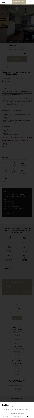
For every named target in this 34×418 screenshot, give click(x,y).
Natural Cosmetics (24, 260)
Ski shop (9, 241)
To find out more (9, 213)
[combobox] (11, 49)
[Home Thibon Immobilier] (7, 1)
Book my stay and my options (17, 59)
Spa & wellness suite (25, 241)
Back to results (14, 41)
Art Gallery (25, 251)
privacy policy (21, 292)
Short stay (16, 1)
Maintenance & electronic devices (9, 269)
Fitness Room (9, 251)
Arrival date (10, 47)
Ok (28, 286)
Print (10, 67)
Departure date (22, 47)
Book (23, 1)
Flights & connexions (9, 260)
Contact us (17, 318)
